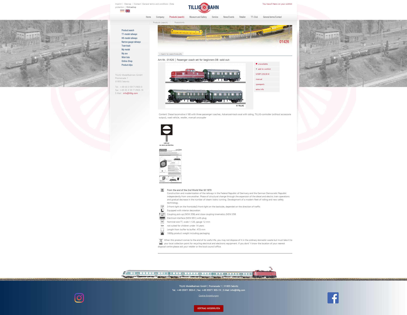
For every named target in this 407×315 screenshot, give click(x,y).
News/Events (228, 17)
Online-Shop (127, 61)
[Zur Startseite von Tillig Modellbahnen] (203, 8)
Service (215, 17)
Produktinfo (179, 23)
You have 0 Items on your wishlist (277, 4)
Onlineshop (131, 7)
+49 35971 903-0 (186, 290)
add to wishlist (264, 69)
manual (259, 79)
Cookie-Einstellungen (209, 296)
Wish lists (126, 57)
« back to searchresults (170, 54)
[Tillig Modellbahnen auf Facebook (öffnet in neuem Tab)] (333, 298)
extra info (260, 89)
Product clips (127, 65)
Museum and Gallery (198, 17)
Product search (128, 30)
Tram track (126, 46)
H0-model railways (129, 38)
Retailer (242, 17)
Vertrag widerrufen (208, 308)
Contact (137, 4)
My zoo (125, 54)
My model (126, 50)
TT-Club (254, 17)
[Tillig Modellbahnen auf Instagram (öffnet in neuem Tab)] (79, 298)
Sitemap (127, 4)
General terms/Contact (272, 17)
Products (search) (176, 17)
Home (148, 17)
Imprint (118, 4)
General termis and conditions (155, 4)
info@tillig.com (130, 93)
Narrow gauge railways (131, 42)
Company (160, 17)
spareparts (260, 84)
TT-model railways (129, 34)
